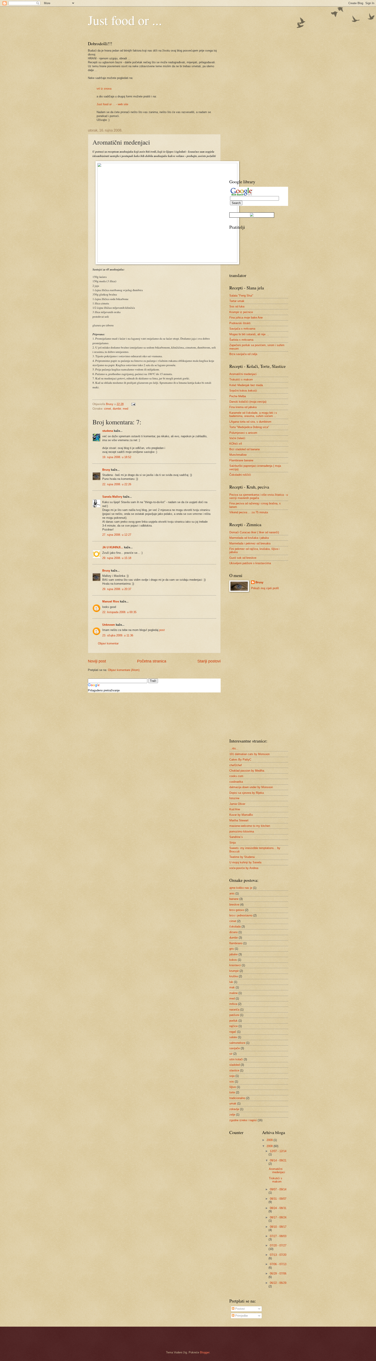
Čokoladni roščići (240, 474)
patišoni (234, 1015)
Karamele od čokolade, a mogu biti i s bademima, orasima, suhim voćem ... (253, 414)
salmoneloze (237, 1042)
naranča (234, 1009)
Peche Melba (237, 396)
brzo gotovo (236, 910)
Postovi (239, 1308)
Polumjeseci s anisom (243, 432)
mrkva (233, 1004)
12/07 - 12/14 (278, 1151)
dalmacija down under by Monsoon (251, 787)
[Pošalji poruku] (133, 404)
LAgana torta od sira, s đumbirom (250, 421)
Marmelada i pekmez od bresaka (249, 543)
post (162, 630)
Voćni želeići (237, 438)
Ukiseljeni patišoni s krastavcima (250, 563)
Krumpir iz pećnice (241, 312)
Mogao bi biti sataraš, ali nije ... (249, 334)
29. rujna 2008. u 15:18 (116, 558)
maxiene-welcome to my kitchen (249, 825)
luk (231, 982)
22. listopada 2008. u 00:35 (119, 612)
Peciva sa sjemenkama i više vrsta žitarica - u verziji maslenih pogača (258, 496)
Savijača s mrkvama (242, 328)
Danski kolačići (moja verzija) (247, 401)
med (125, 408)
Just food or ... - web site (112, 104)
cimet (107, 408)
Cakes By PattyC (240, 759)
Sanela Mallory (112, 496)
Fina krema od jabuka (243, 407)
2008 (270, 1146)
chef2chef (235, 765)
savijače (234, 1048)
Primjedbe (241, 1315)
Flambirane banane (241, 460)
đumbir (117, 408)
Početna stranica (151, 661)
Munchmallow (238, 454)
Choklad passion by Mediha (246, 770)
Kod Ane (234, 809)
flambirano (235, 943)
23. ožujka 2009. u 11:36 (117, 635)
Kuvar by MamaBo (241, 814)
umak (232, 1103)
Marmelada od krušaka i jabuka (249, 537)
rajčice (233, 1026)
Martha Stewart (238, 820)
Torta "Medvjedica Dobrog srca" (249, 427)
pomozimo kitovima (241, 831)
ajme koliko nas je (240, 887)
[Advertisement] (246, 106)
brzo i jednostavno (240, 915)
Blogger (204, 1352)
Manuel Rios (110, 601)
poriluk (233, 1020)
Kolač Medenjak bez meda (246, 385)
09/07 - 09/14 (278, 1189)
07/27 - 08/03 (278, 1236)
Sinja (232, 842)
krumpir (234, 970)
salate (233, 1037)
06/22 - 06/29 (278, 1282)
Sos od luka (236, 306)
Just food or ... (125, 20)
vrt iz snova (104, 88)
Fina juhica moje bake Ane (246, 317)
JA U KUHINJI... (112, 547)
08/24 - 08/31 (278, 1208)
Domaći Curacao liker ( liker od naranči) (254, 532)
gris (231, 948)
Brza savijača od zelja (243, 354)
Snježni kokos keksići (243, 390)
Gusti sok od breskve (242, 557)
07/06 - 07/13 (278, 1264)
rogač (232, 1031)
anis (232, 893)
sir (230, 1053)
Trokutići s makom (241, 379)
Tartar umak (236, 301)
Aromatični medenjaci (243, 374)
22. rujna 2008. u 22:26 (116, 484)
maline (233, 993)
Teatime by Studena (242, 857)
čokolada (235, 926)
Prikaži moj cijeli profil (265, 588)
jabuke (233, 954)
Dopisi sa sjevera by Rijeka (246, 792)
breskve (234, 904)
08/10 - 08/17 (278, 1226)
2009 (270, 1140)
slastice (234, 1070)
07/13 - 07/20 (278, 1254)
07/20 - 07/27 (278, 1245)
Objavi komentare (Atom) (123, 670)
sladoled (234, 1064)
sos (231, 1081)
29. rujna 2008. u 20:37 (116, 589)
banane (233, 899)
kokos (233, 959)
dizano (233, 932)
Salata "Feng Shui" (241, 295)
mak (232, 987)
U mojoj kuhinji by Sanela (245, 862)
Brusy (106, 469)
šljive (232, 1087)
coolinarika (236, 781)
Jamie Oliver (237, 804)
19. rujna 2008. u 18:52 (116, 457)
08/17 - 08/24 (278, 1217)
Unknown (108, 624)
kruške (233, 976)
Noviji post (97, 661)
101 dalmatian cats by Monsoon (249, 754)
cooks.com (236, 776)
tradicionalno (237, 1098)
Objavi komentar (108, 643)
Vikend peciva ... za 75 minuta (248, 512)
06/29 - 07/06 (278, 1273)
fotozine (234, 798)
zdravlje (234, 1109)
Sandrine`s (236, 837)
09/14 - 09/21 (278, 1160)
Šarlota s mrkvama (241, 339)
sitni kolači (236, 1059)
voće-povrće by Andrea (243, 868)
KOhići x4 (235, 443)
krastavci (235, 965)
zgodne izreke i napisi (243, 1120)
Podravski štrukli (239, 323)
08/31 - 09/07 (278, 1198)
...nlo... (233, 748)
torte (232, 1092)
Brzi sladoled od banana (244, 449)
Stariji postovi (209, 661)
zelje (232, 1114)
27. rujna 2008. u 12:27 (116, 534)
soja (232, 1075)
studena (107, 430)
